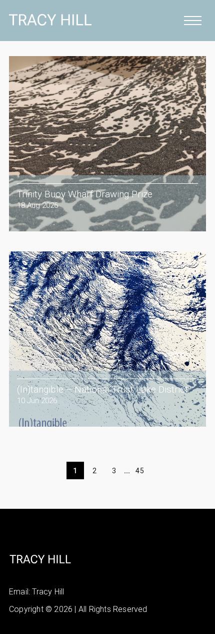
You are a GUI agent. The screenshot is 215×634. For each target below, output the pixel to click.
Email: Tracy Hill (36, 591)
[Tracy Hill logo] (50, 24)
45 (140, 471)
